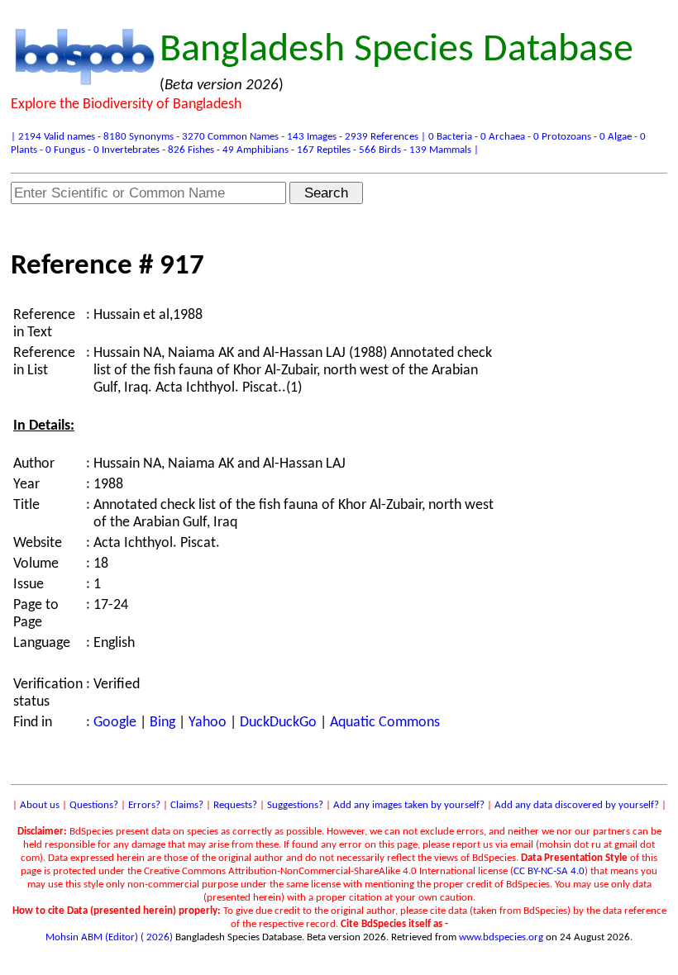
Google (114, 723)
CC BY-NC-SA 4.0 (549, 871)
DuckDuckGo (278, 723)
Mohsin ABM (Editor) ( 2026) (109, 937)
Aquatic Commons (385, 723)
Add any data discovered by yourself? (576, 805)
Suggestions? (295, 805)
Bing (162, 723)
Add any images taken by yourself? (409, 805)
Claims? (186, 805)
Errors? (144, 805)
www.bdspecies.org (501, 937)
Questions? (93, 805)
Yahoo (208, 723)
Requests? (235, 805)
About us (40, 805)
